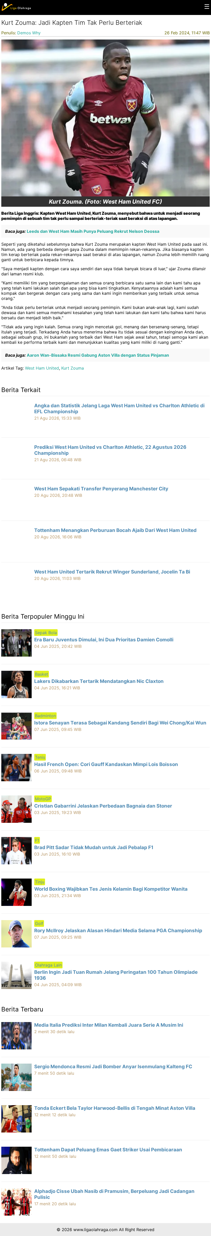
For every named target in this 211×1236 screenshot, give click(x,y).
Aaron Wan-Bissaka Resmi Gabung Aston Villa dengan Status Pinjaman (97, 355)
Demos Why (29, 32)
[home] (16, 9)
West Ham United (42, 368)
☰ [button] (207, 6)
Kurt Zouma (72, 368)
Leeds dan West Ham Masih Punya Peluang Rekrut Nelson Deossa (92, 231)
